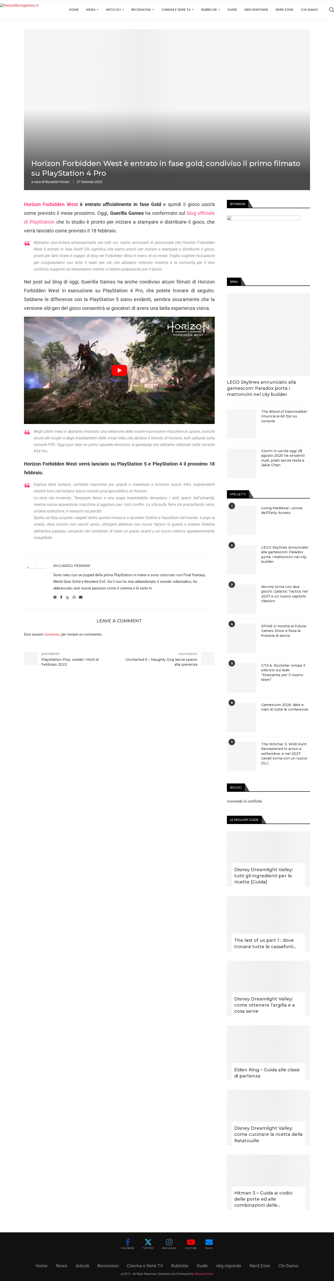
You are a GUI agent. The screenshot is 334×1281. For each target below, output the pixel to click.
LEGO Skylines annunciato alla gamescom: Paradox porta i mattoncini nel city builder (261, 388)
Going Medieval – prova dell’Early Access (281, 510)
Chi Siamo (309, 9)
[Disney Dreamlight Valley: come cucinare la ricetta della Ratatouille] (268, 1117)
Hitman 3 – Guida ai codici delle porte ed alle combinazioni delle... (263, 1199)
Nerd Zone (284, 9)
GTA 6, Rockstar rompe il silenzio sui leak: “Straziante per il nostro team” (283, 672)
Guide (232, 9)
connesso (52, 634)
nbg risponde (256, 9)
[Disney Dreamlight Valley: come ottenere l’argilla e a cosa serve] (268, 988)
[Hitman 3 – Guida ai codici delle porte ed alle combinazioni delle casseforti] (268, 1182)
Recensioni (141, 9)
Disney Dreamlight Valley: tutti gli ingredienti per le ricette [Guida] (263, 876)
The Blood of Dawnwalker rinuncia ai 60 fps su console (284, 416)
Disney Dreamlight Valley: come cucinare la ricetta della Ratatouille (268, 1134)
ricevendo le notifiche (244, 801)
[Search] (331, 9)
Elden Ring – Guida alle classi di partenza (267, 1073)
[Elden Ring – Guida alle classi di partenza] (268, 1053)
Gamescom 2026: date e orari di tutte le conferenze (284, 707)
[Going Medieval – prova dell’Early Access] (241, 520)
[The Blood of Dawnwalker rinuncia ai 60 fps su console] (241, 424)
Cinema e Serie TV (176, 9)
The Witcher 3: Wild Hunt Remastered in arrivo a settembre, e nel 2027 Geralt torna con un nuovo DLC (284, 753)
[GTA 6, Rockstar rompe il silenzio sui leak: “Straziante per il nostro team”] (241, 678)
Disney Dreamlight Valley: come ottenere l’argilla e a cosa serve (264, 1005)
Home (74, 9)
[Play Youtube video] (119, 370)
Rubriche (209, 9)
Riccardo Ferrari (57, 182)
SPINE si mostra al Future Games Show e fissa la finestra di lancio (283, 631)
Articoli (113, 9)
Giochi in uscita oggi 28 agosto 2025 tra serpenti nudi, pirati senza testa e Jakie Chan (283, 458)
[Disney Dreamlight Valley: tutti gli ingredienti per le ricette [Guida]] (268, 859)
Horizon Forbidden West (51, 204)
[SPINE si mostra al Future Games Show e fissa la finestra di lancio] (241, 638)
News (90, 9)
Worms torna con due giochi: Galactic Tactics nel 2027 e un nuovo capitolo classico (284, 594)
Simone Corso (204, 1274)
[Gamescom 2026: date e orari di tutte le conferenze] (241, 717)
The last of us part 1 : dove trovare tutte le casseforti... (265, 943)
